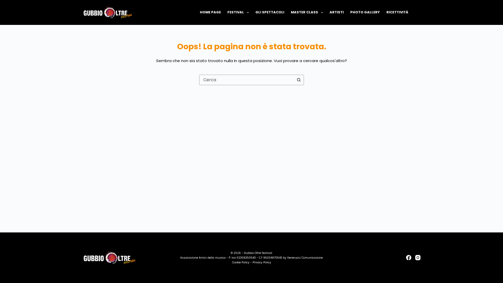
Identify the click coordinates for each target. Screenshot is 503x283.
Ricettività (397, 12)
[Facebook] (408, 257)
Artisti (337, 12)
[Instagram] (417, 257)
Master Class (304, 12)
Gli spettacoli (269, 12)
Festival (235, 12)
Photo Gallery (365, 12)
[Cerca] (418, 12)
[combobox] (246, 80)
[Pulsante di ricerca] (299, 80)
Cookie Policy (240, 262)
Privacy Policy (262, 262)
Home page (210, 12)
